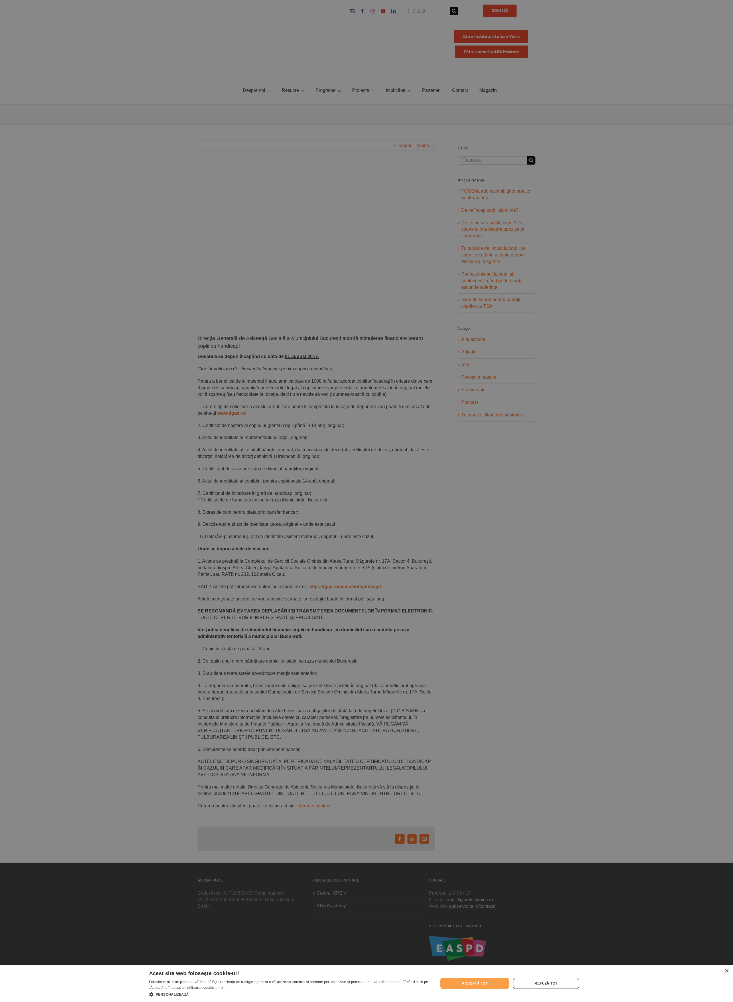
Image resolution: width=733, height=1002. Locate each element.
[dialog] (366, 983)
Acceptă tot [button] (474, 983)
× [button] (726, 971)
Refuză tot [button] (546, 983)
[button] (289, 994)
